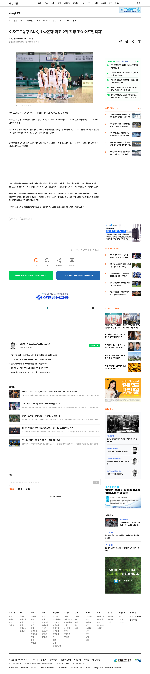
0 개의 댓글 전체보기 (54, 496)
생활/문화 (67, 3)
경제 (59, 3)
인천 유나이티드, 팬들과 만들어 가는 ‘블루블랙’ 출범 (41, 440)
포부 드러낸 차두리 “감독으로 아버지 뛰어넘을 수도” (41, 403)
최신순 (11, 489)
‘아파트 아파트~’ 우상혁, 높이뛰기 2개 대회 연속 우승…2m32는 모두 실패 (49, 391)
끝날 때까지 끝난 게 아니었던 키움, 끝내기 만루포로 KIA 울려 (31, 359)
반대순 (28, 489)
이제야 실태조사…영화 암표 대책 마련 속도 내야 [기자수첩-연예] (129, 525)
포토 (110, 3)
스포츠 (90, 3)
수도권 (103, 3)
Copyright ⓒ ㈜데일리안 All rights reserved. (107, 668)
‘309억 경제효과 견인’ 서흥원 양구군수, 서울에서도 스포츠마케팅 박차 (47, 428)
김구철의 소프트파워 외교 (114, 458)
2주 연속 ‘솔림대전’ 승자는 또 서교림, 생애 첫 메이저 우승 (29, 368)
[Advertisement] (55, 461)
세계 (96, 3)
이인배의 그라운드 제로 (114, 471)
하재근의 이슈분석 (112, 448)
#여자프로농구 (25, 219)
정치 (46, 3)
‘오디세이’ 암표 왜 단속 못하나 (117, 452)
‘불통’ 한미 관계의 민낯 (115, 474)
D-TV (117, 3)
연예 (82, 3)
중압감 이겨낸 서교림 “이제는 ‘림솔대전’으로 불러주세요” (29, 364)
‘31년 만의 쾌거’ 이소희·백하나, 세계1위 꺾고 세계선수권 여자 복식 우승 (34, 355)
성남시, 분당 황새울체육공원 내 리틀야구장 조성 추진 (41, 416)
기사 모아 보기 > (26, 347)
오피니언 (39, 3)
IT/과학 (75, 3)
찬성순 (19, 489)
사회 (53, 3)
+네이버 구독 (94, 345)
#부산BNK (13, 219)
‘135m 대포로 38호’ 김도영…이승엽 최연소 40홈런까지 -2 (30, 372)
